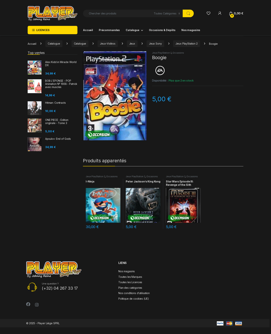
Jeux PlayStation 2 (186, 43)
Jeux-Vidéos (107, 43)
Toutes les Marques (130, 276)
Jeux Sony (155, 43)
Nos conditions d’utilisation (134, 293)
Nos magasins (190, 30)
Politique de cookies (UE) (133, 298)
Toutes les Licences (130, 282)
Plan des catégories (130, 287)
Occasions (178, 52)
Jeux (132, 43)
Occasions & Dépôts (162, 30)
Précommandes (109, 30)
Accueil (88, 30)
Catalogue (132, 30)
